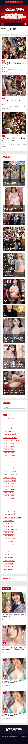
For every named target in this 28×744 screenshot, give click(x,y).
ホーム (3, 31)
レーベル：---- (8, 569)
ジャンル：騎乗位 (9, 566)
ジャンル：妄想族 (9, 514)
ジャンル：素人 (8, 548)
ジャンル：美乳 (8, 551)
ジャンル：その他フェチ (10, 437)
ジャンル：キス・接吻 (9, 446)
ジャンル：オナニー (9, 443)
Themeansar (14, 738)
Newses (23, 736)
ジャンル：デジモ (8, 458)
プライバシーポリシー (17, 741)
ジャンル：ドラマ (8, 465)
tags (11, 741)
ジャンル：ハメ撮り (9, 477)
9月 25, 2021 (6, 67)
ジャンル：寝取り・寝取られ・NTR (12, 517)
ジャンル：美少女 (9, 554)
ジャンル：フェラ (9, 486)
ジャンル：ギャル (8, 449)
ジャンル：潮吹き (8, 532)
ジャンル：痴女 (8, 541)
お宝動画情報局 (14, 9)
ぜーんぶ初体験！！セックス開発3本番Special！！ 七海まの (13, 682)
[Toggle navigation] (18, 24)
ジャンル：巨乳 (14, 17)
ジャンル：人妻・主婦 (10, 18)
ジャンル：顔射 (8, 563)
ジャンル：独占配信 (22, 17)
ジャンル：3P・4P (9, 418)
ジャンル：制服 (8, 501)
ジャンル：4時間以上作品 (10, 425)
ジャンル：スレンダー (10, 455)
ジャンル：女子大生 (9, 508)
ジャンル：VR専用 (9, 431)
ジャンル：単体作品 (5, 17)
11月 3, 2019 (6, 142)
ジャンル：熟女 (19, 18)
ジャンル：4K (8, 422)
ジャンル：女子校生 (9, 511)
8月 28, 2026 (6, 619)
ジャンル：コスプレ (9, 452)
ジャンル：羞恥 (8, 557)
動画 (3, 60)
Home (7, 741)
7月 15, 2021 (6, 105)
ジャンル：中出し (19, 15)
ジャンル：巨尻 (8, 523)
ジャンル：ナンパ (9, 468)
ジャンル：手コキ (8, 526)
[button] (21, 24)
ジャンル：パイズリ (9, 480)
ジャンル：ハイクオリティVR (11, 471)
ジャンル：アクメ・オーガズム (11, 440)
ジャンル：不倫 (8, 492)
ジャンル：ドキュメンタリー (11, 461)
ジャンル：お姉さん (9, 434)
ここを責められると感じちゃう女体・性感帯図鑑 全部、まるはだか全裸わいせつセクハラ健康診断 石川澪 (13, 649)
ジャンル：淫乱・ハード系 (10, 529)
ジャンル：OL (8, 428)
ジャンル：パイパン (9, 483)
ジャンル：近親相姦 (9, 560)
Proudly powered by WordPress (9, 736)
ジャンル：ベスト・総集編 (10, 489)
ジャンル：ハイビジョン (9, 15)
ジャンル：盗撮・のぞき (10, 545)
